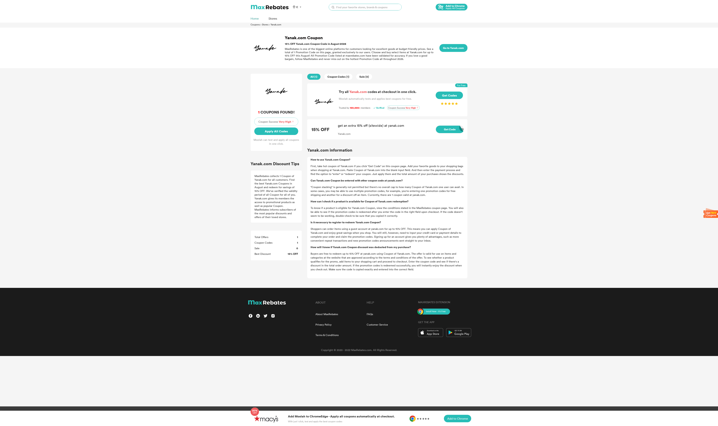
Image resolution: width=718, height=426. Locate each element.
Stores (265, 24)
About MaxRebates (326, 314)
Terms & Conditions (327, 335)
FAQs (370, 314)
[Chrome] (451, 7)
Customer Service (377, 324)
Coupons (255, 24)
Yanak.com (276, 24)
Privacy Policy (323, 324)
